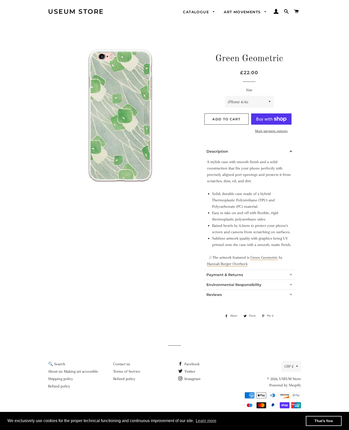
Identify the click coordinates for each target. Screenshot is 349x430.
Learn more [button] (206, 421)
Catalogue (196, 12)
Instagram (192, 378)
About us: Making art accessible (73, 371)
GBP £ (289, 366)
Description (217, 151)
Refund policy (59, 386)
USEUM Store (76, 11)
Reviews (214, 294)
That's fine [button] (324, 421)
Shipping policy (60, 378)
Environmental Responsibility (233, 284)
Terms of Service (126, 371)
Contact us (121, 364)
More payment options (271, 131)
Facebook (191, 364)
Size (249, 90)
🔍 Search (56, 364)
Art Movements (243, 12)
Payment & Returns (224, 275)
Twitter (189, 371)
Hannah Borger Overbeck (227, 264)
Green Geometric (264, 257)
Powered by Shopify (285, 385)
